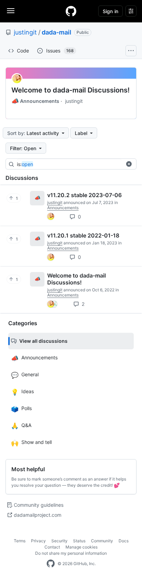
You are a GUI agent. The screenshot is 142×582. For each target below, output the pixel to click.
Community (102, 540)
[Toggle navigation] (11, 11)
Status (79, 540)
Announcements (35, 101)
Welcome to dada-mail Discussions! (70, 90)
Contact (52, 547)
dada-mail (56, 32)
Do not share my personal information (71, 553)
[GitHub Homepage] (51, 563)
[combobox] (69, 164)
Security (59, 540)
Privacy (38, 540)
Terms (20, 540)
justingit (25, 32)
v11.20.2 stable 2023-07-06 (84, 195)
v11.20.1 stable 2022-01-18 (83, 235)
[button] (129, 163)
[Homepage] (71, 11)
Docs (124, 540)
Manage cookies (81, 547)
